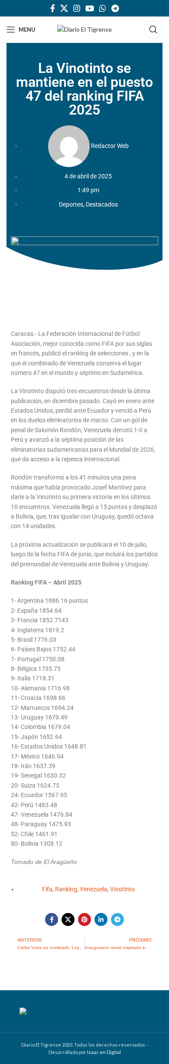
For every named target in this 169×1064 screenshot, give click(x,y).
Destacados (102, 204)
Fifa (47, 889)
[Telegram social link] (115, 8)
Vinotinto (122, 889)
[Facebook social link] (53, 8)
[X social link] (64, 8)
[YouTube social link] (90, 8)
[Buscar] (153, 29)
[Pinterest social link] (84, 919)
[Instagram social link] (77, 8)
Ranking (66, 889)
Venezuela (93, 889)
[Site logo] (84, 29)
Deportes (71, 204)
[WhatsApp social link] (103, 8)
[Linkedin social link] (100, 919)
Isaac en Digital (104, 1052)
